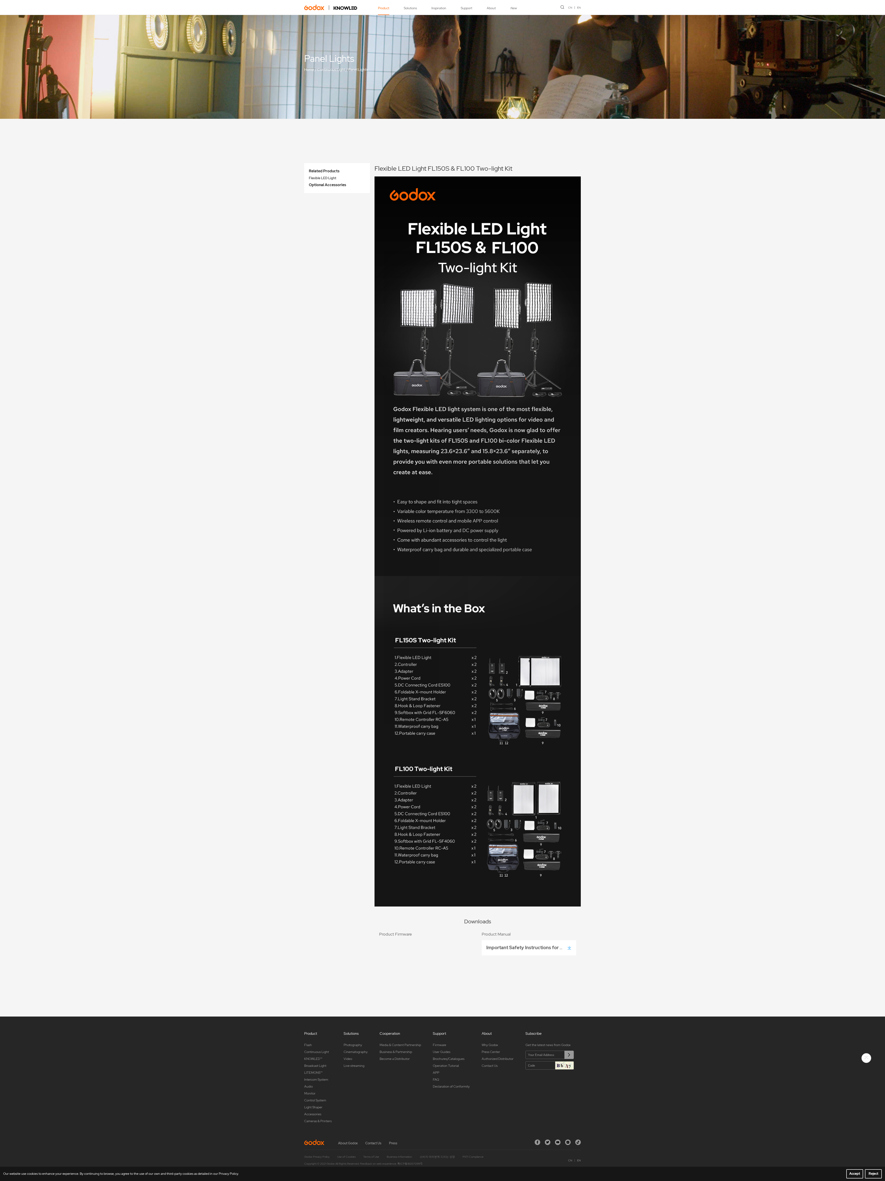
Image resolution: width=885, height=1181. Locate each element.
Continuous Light (331, 69)
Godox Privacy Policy (317, 1157)
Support (466, 8)
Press (393, 1143)
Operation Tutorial (446, 1066)
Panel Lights (358, 69)
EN (579, 7)
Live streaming (354, 1066)
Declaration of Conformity (451, 1086)
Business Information (399, 1157)
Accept (854, 1174)
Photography (353, 1045)
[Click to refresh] (564, 1065)
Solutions (410, 8)
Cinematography (356, 1052)
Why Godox (490, 1045)
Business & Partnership (396, 1052)
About (491, 8)
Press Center (491, 1052)
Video (348, 1059)
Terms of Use (371, 1157)
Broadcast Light (315, 1066)
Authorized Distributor (497, 1059)
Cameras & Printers (318, 1121)
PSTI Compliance (473, 1157)
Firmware (439, 1045)
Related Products (324, 171)
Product (383, 8)
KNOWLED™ (313, 1059)
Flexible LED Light (322, 178)
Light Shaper (313, 1107)
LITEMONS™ (313, 1073)
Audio (308, 1086)
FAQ (436, 1079)
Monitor (310, 1093)
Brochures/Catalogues (448, 1059)
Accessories (312, 1114)
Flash (308, 1045)
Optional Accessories (327, 184)
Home (309, 69)
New (513, 8)
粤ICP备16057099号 (410, 1164)
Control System (315, 1100)
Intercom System (316, 1079)
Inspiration (438, 8)
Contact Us (490, 1066)
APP (436, 1073)
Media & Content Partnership (400, 1045)
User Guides (441, 1052)
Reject (873, 1174)
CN (570, 7)
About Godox (348, 1143)
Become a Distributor (395, 1059)
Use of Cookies (346, 1157)
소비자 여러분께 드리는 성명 (437, 1157)
